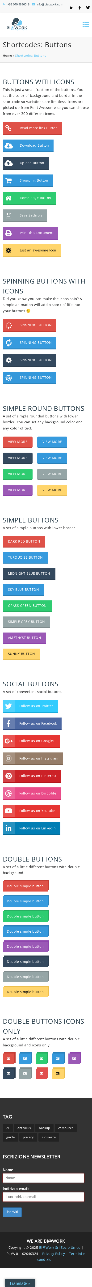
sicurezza (49, 1137)
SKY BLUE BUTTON (23, 589)
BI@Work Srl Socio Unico (59, 1247)
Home (7, 55)
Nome (8, 1169)
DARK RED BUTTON (24, 541)
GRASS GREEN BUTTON (27, 605)
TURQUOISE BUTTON (25, 557)
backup (44, 1128)
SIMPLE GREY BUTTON (26, 621)
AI (7, 1128)
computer (65, 1128)
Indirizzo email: (16, 1188)
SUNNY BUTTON (21, 653)
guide (10, 1137)
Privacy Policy (54, 1253)
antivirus (24, 1128)
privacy (28, 1137)
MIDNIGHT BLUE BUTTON (29, 573)
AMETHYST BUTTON (24, 637)
